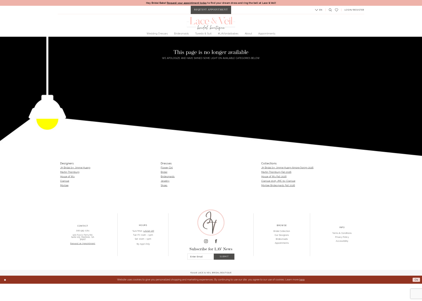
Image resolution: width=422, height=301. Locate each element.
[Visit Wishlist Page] (336, 10)
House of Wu (67, 176)
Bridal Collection (281, 231)
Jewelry (165, 181)
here (302, 279)
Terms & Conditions (342, 233)
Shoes (164, 185)
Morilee (64, 185)
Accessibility (342, 241)
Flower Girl (167, 167)
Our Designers (282, 235)
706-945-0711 (83, 231)
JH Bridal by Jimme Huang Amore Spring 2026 (287, 167)
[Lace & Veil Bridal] (211, 24)
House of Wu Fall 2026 (273, 176)
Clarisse (64, 181)
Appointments (282, 243)
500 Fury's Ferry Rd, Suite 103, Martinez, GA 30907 (82, 237)
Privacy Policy (342, 237)
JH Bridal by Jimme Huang (75, 167)
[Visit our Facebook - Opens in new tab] (216, 241)
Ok (416, 279)
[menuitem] (211, 10)
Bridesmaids (168, 176)
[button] (318, 9)
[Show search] (329, 9)
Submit (224, 256)
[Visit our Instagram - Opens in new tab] (206, 241)
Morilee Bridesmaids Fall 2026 (278, 185)
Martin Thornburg (69, 172)
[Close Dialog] (5, 280)
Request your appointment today (187, 2)
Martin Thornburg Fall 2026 (276, 172)
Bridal (164, 172)
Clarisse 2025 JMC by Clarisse (278, 181)
